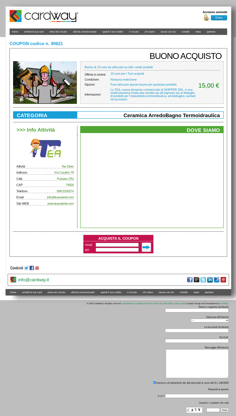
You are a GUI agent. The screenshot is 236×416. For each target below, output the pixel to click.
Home (15, 31)
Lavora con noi (168, 31)
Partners (211, 31)
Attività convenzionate (84, 31)
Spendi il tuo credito (112, 31)
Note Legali (180, 303)
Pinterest (223, 280)
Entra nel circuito (58, 31)
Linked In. (210, 280)
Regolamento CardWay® (134, 303)
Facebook (190, 280)
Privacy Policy (153, 303)
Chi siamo (150, 31)
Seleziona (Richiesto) (217, 317)
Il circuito (134, 31)
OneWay (224, 303)
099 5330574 (65, 191)
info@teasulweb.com (60, 197)
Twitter (203, 280)
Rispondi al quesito (218, 389)
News (198, 31)
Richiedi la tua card (34, 31)
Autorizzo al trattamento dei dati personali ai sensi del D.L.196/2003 (192, 382)
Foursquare (216, 280)
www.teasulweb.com (60, 203)
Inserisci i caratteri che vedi (214, 402)
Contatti (186, 31)
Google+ (196, 280)
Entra (219, 17)
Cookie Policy (167, 303)
